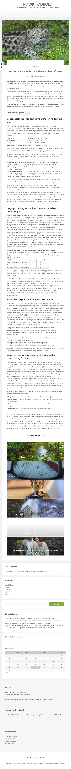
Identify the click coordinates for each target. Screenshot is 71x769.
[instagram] (44, 757)
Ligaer (7, 592)
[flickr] (34, 757)
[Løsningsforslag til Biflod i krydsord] (35, 451)
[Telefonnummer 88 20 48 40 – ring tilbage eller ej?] (35, 527)
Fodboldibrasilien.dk (11, 736)
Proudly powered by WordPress (55, 763)
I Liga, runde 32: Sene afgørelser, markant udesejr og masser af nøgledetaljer (29, 628)
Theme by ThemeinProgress (35, 763)
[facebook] (27, 757)
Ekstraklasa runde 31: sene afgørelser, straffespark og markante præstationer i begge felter (34, 625)
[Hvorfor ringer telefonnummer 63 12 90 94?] (35, 489)
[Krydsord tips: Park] (35, 508)
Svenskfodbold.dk (10, 741)
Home (13, 14)
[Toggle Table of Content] (27, 113)
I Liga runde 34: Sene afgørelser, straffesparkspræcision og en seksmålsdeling (30, 618)
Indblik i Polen (20, 14)
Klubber (7, 589)
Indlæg (7, 587)
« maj (6, 673)
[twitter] (30, 757)
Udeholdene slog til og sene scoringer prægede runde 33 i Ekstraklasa (27, 623)
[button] (2, 66)
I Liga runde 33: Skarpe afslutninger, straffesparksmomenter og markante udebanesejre (33, 621)
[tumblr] (40, 757)
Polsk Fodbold (38, 5)
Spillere (7, 594)
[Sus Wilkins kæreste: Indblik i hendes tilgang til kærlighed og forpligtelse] (35, 546)
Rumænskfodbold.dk (11, 739)
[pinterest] (37, 757)
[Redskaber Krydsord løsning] (35, 470)
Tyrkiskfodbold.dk (10, 743)
